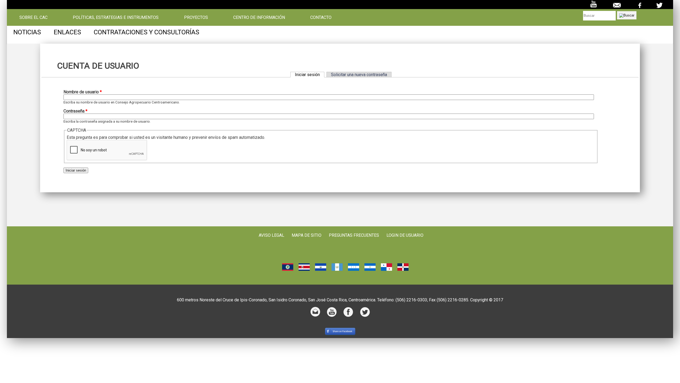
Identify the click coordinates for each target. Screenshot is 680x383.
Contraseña (75, 111)
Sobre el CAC (33, 17)
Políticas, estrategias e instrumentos (116, 17)
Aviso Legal (271, 235)
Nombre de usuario (82, 91)
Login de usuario (404, 235)
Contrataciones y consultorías (146, 32)
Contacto (321, 17)
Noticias (27, 32)
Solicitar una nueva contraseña (359, 74)
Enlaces (67, 32)
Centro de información (259, 17)
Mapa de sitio (306, 235)
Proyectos (196, 17)
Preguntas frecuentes (354, 235)
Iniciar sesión (309, 74)
